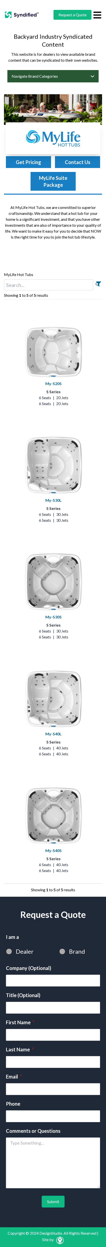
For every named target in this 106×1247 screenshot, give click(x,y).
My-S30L (53, 500)
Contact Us (77, 162)
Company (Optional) (28, 968)
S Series (53, 391)
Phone (13, 1104)
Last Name (20, 1049)
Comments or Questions (33, 1131)
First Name (20, 1022)
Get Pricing (28, 162)
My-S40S (53, 850)
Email (14, 1076)
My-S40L (53, 733)
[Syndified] (22, 15)
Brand (77, 951)
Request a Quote (72, 14)
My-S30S (53, 616)
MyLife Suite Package (53, 181)
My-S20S (53, 383)
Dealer (25, 951)
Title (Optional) (23, 995)
